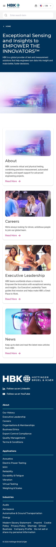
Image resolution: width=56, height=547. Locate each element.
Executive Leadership (14, 417)
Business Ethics (11, 429)
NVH (5, 467)
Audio (6, 505)
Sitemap (32, 526)
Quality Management (14, 438)
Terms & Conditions (13, 442)
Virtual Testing (10, 484)
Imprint (38, 523)
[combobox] (28, 15)
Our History (9, 412)
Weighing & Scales (12, 488)
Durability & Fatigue (13, 475)
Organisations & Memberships (19, 425)
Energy (6, 517)
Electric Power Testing (14, 463)
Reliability (8, 471)
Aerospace (8, 509)
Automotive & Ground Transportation (22, 513)
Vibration (7, 480)
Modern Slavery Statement (17, 523)
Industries (8, 497)
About (6, 405)
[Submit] (6, 15)
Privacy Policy (18, 526)
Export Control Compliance (17, 433)
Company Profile (23, 529)
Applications (9, 451)
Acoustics (8, 459)
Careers (7, 421)
